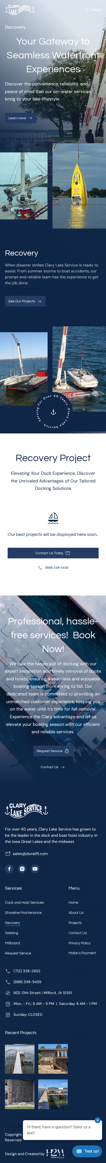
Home (73, 902)
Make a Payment (82, 953)
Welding (11, 933)
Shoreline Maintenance (23, 913)
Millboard (12, 943)
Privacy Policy (79, 943)
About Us (76, 913)
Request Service (18, 953)
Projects (75, 923)
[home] (20, 10)
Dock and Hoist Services (24, 902)
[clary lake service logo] (26, 812)
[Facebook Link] (9, 868)
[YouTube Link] (35, 868)
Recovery (12, 923)
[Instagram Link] (22, 868)
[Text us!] (87, 1152)
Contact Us (78, 933)
